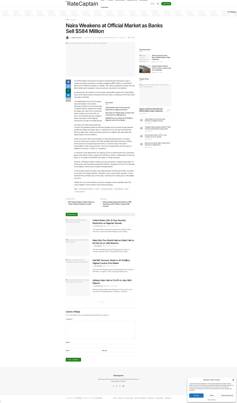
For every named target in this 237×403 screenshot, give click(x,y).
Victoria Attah (98, 226)
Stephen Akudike (77, 37)
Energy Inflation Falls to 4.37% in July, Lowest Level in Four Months (161, 68)
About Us (121, 398)
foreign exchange (106, 189)
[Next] (102, 302)
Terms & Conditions (140, 398)
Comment (69, 319)
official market (79, 191)
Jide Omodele (98, 246)
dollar (97, 189)
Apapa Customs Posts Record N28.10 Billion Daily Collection (161, 57)
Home (67, 19)
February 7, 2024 (90, 37)
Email (68, 350)
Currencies (73, 19)
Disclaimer (151, 398)
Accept (196, 395)
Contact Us (168, 398)
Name (68, 342)
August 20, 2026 (110, 226)
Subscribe (166, 3)
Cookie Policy (159, 398)
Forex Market (119, 189)
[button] (233, 380)
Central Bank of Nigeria (86, 189)
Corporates (104, 7)
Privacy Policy (212, 399)
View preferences (227, 395)
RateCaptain (79, 398)
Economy (106, 37)
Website (104, 350)
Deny (211, 395)
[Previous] (98, 302)
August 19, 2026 (108, 266)
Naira (126, 189)
